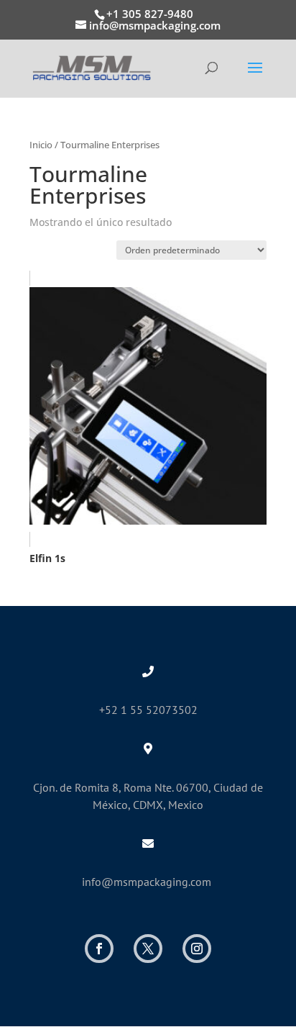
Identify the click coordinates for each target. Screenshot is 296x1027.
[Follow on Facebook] (99, 948)
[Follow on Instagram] (196, 948)
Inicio (40, 144)
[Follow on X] (148, 948)
